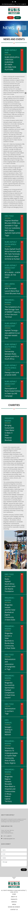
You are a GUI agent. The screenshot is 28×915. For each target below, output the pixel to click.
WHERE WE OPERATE (14, 907)
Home (14, 894)
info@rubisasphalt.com (9, 4)
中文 (10, 17)
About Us (14, 896)
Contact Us (14, 909)
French (17, 17)
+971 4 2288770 (22, 4)
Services (14, 902)
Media (14, 904)
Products (14, 899)
